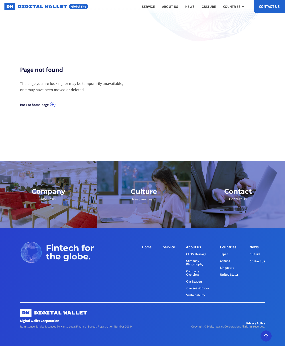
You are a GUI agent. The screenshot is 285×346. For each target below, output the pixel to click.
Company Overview (193, 273)
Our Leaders (194, 281)
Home (147, 246)
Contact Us (257, 261)
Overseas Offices (197, 288)
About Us (193, 246)
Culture (255, 254)
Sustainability (195, 295)
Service (169, 246)
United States (229, 274)
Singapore (227, 267)
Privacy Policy (255, 323)
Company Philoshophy (194, 262)
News (254, 246)
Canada (225, 260)
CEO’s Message (196, 254)
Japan (224, 254)
